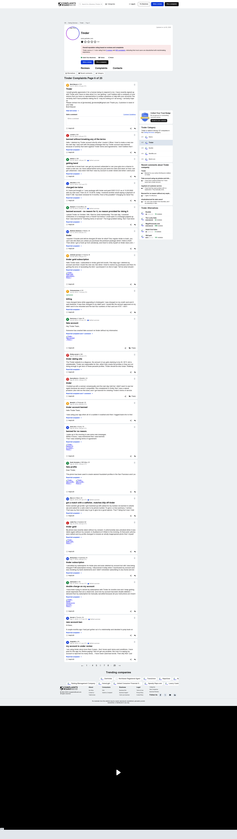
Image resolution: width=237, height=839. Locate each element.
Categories (111, 4)
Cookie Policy (139, 695)
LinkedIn (174, 695)
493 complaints (120, 50)
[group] (70, 73)
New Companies (154, 689)
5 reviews (109, 50)
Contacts (117, 68)
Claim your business (124, 695)
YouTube (170, 695)
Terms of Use (139, 690)
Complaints (101, 68)
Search (80, 4)
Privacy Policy (139, 692)
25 (115, 666)
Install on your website (159, 120)
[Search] (91, 4)
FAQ (103, 690)
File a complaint (101, 62)
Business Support (123, 692)
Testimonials (92, 695)
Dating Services (149, 132)
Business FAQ (122, 690)
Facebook (160, 695)
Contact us (91, 692)
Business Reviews (154, 691)
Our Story (91, 690)
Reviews (85, 68)
